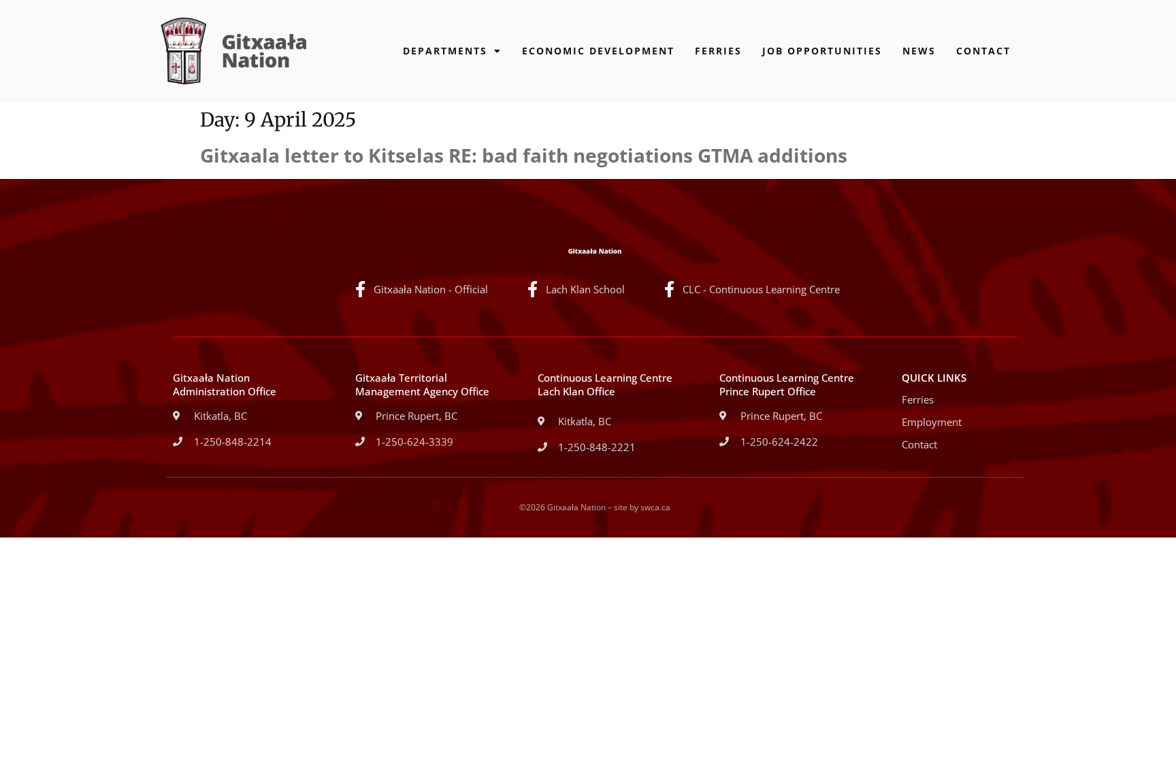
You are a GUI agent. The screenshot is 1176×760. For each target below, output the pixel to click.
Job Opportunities (822, 50)
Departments (445, 50)
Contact (983, 50)
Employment (932, 422)
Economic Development (598, 50)
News (919, 50)
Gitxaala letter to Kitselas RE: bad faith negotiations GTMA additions (523, 155)
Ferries (718, 50)
